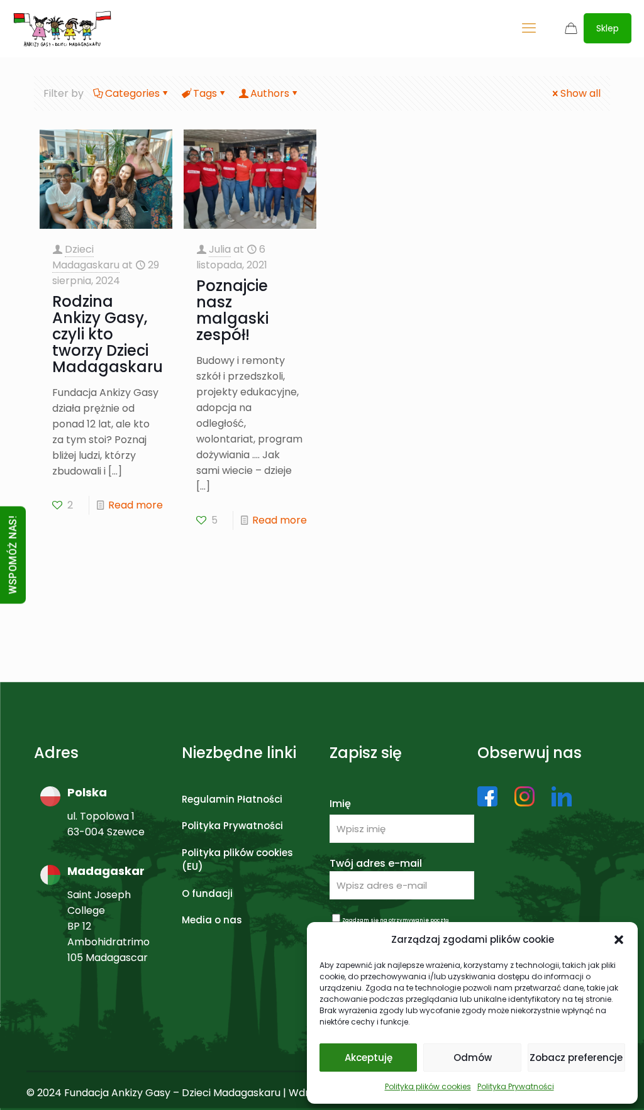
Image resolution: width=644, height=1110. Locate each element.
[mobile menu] (529, 28)
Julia (220, 249)
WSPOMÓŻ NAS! (13, 555)
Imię (340, 803)
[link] (487, 796)
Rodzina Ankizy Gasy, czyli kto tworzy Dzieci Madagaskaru (107, 334)
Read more (135, 505)
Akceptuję (368, 1057)
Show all (580, 93)
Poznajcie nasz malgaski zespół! (232, 310)
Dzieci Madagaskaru (85, 257)
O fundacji (207, 893)
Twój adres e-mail (376, 863)
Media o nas (212, 919)
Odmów (472, 1057)
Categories (132, 93)
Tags (205, 93)
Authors (269, 93)
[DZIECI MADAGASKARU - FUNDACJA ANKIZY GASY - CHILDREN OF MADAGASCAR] (62, 28)
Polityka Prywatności (515, 1086)
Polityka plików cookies (428, 1086)
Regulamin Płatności (232, 799)
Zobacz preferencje (576, 1057)
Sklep (607, 28)
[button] (619, 939)
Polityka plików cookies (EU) (237, 860)
